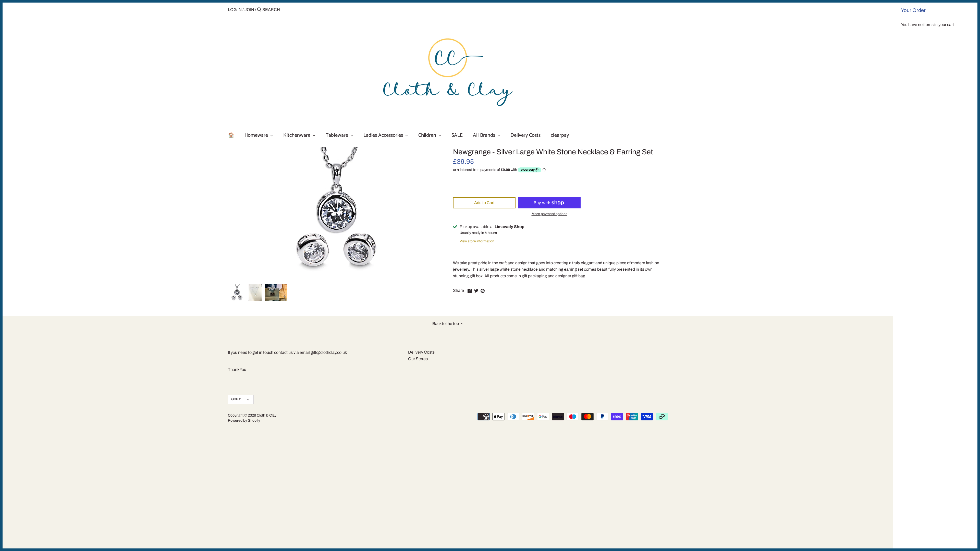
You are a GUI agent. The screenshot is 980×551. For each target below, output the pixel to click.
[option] (237, 292)
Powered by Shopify (244, 420)
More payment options (549, 214)
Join (249, 9)
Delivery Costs (421, 352)
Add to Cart (484, 203)
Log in (235, 9)
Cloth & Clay (266, 415)
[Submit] (259, 10)
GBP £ (236, 399)
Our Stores (418, 359)
